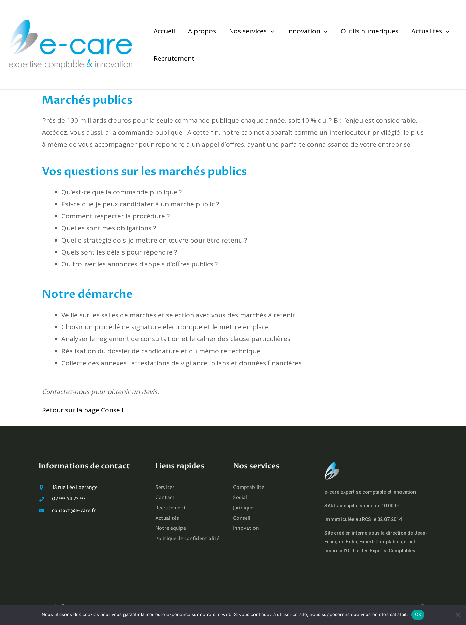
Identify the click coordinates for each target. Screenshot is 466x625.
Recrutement (174, 58)
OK (418, 614)
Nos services (248, 31)
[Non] (457, 614)
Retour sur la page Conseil (82, 410)
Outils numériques (369, 31)
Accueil (164, 31)
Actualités (426, 31)
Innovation (303, 31)
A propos (202, 31)
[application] (270, 31)
